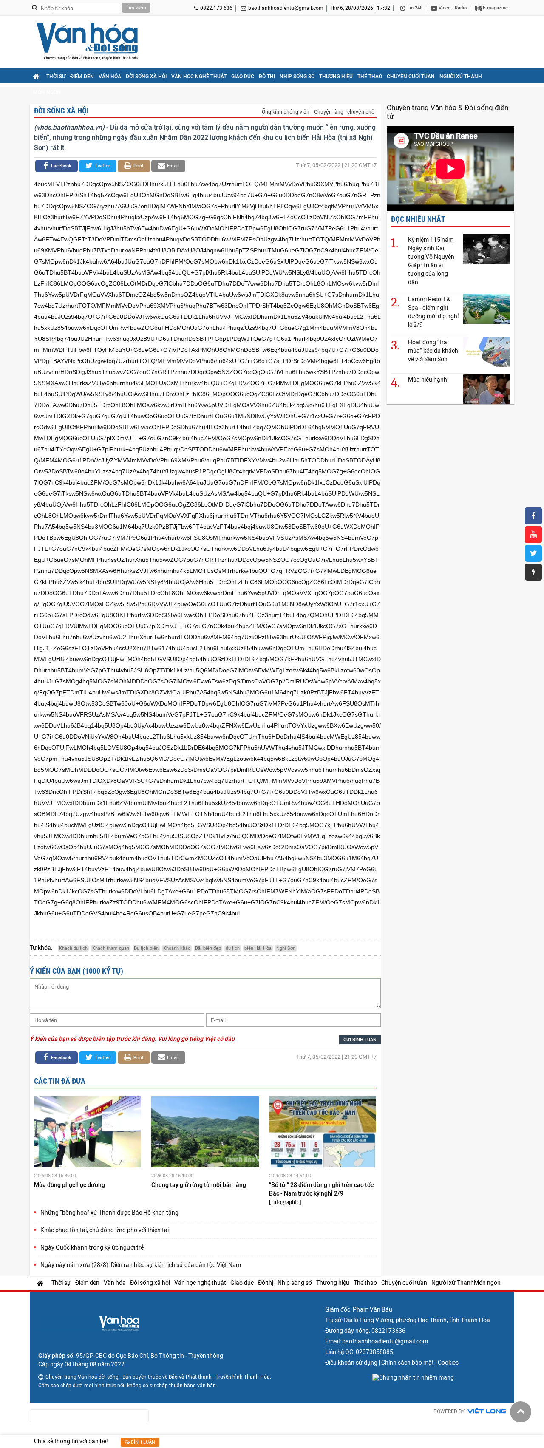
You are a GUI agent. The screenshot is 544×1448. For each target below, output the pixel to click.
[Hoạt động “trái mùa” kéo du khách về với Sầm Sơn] (486, 351)
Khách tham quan (110, 948)
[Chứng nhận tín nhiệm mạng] (413, 1377)
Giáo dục (242, 76)
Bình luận (142, 1442)
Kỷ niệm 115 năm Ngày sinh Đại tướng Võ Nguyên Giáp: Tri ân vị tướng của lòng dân (431, 261)
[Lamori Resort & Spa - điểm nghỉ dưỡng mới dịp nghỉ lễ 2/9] (486, 308)
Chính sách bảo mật (407, 1362)
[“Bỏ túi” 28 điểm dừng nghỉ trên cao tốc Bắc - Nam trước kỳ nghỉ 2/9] (322, 1133)
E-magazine (495, 8)
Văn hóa (110, 76)
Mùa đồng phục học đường (70, 1185)
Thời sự (55, 76)
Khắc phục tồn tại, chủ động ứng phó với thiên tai (104, 1230)
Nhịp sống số (297, 76)
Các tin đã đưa (59, 1081)
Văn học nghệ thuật (199, 76)
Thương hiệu (336, 76)
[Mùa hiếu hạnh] (486, 388)
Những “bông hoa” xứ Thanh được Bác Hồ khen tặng (109, 1212)
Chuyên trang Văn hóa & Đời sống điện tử (447, 111)
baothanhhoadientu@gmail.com (285, 8)
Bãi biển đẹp (208, 948)
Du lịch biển (146, 948)
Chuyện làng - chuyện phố (344, 111)
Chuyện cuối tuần (411, 76)
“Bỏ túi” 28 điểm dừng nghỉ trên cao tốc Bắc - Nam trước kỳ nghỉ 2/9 (321, 1189)
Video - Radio (452, 8)
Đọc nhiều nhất (418, 219)
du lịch (233, 948)
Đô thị (267, 76)
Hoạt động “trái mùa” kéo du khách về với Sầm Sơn (433, 351)
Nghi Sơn (285, 948)
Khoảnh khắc (176, 948)
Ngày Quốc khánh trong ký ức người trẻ (92, 1247)
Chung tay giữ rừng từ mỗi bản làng (199, 1185)
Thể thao (369, 76)
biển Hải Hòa (258, 948)
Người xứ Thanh (460, 76)
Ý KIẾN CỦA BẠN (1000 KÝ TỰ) (76, 970)
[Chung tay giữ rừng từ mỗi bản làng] (204, 1133)
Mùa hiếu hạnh (427, 379)
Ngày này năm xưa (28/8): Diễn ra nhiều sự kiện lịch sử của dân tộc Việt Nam (140, 1264)
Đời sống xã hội (146, 76)
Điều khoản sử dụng (351, 1362)
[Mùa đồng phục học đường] (87, 1133)
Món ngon (47, 92)
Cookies (448, 1362)
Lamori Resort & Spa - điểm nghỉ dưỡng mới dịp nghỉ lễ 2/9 (433, 312)
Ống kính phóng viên (285, 111)
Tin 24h (413, 8)
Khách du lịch (73, 948)
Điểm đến (82, 76)
